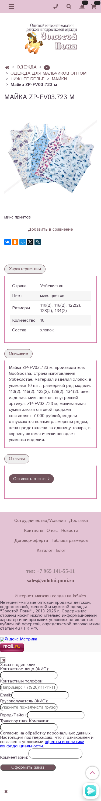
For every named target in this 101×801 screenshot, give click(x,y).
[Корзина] (94, 6)
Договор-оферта (31, 541)
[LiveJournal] (37, 242)
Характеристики (25, 269)
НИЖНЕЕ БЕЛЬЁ (27, 79)
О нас (52, 531)
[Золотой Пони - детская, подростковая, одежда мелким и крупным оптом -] (50, 37)
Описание (18, 354)
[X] (30, 242)
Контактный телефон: (22, 681)
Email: (5, 695)
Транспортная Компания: (24, 721)
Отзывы (17, 459)
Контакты (33, 531)
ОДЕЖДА (27, 67)
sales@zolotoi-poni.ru (50, 580)
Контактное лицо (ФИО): (24, 669)
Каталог (45, 550)
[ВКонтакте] (7, 242)
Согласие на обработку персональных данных (45, 733)
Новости (69, 531)
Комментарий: (14, 757)
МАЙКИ (59, 79)
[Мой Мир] (22, 242)
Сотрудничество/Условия (40, 521)
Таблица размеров (69, 541)
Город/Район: (13, 715)
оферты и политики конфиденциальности (42, 744)
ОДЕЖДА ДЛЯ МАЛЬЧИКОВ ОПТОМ (48, 73)
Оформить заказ (27, 767)
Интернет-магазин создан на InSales (50, 596)
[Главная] (7, 68)
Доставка (78, 521)
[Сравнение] (82, 6)
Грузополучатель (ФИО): (24, 701)
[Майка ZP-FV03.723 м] (50, 157)
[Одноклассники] (15, 242)
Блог (60, 550)
